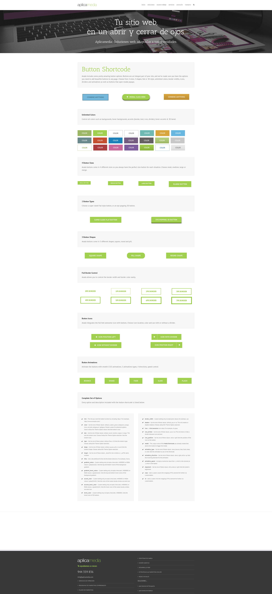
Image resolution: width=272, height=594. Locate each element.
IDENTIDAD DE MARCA (145, 558)
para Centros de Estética (146, 591)
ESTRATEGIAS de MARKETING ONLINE (150, 572)
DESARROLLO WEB (144, 567)
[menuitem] (145, 4)
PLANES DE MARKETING (86, 590)
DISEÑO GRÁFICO (144, 563)
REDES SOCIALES (144, 577)
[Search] (193, 4)
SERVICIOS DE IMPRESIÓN (86, 581)
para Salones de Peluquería (147, 586)
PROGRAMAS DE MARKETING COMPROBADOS (92, 585)
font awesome (154, 428)
